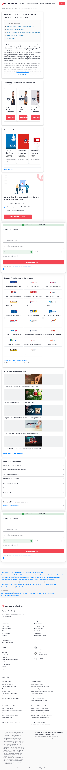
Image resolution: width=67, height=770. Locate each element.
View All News (8, 170)
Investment (5, 635)
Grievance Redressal (39, 626)
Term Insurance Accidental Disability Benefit (14, 584)
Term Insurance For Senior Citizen (28, 579)
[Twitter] (14, 611)
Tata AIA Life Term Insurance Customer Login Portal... (10, 152)
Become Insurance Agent (11, 505)
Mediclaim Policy (35, 689)
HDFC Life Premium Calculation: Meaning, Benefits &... (35, 152)
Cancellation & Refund (40, 635)
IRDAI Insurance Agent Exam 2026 (40, 717)
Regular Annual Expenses (15, 29)
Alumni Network (6, 664)
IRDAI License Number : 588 (44, 735)
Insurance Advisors (32, 3)
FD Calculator (7, 492)
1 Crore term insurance (34, 584)
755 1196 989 (8, 617)
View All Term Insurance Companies (15, 360)
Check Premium (11, 118)
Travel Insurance (6, 640)
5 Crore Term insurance (8, 587)
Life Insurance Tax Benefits (9, 720)
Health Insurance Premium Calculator (14, 469)
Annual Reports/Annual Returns (10, 659)
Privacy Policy (38, 623)
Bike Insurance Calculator (11, 479)
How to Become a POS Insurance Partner (41, 715)
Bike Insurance (5, 626)
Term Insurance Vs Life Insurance (11, 713)
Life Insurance (5, 631)
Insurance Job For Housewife (38, 720)
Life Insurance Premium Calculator (11, 722)
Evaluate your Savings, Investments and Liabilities (23, 32)
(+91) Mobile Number (16, 246)
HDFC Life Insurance (7, 593)
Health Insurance (6, 628)
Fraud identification (7, 655)
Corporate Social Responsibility (10, 669)
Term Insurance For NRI (53, 577)
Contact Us (5, 650)
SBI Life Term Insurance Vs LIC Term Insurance (19, 402)
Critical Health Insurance (37, 693)
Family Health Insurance (37, 698)
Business (4, 638)
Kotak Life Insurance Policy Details (22, 152)
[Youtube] (6, 611)
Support (47, 3)
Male (6, 229)
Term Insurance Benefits (22, 577)
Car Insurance (5, 623)
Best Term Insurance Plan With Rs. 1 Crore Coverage (21, 433)
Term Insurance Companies (56, 575)
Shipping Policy (38, 631)
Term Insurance (5, 572)
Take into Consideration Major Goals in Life (21, 26)
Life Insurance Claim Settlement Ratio (12, 710)
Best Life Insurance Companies (10, 715)
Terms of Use (37, 633)
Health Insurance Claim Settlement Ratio (42, 691)
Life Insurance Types (7, 708)
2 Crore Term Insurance (22, 109)
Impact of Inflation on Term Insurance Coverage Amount (23, 418)
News (53, 3)
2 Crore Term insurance (49, 584)
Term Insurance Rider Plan (46, 579)
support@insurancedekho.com (15, 615)
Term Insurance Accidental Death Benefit (32, 582)
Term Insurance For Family (38, 577)
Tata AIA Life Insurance (20, 593)
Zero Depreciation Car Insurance (10, 689)
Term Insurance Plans (18, 572)
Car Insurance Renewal (8, 684)
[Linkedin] (11, 611)
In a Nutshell (11, 38)
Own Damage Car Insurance (9, 693)
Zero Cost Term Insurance (23, 587)
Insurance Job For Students (38, 722)
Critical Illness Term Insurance (10, 582)
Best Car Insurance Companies (10, 698)
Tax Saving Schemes (7, 642)
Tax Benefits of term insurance (34, 572)
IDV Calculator (6, 691)
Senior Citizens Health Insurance (39, 700)
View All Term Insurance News (12, 453)
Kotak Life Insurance (49, 593)
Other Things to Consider (15, 35)
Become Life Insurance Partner (39, 713)
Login (62, 3)
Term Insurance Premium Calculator (36, 575)
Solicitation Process (7, 662)
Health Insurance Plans (37, 684)
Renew (42, 3)
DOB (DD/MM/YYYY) (10, 240)
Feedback (4, 652)
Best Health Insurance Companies (40, 686)
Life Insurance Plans (7, 717)
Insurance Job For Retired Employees (40, 724)
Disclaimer (4, 657)
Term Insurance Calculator (11, 488)
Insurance (21, 3)
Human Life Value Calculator (12, 465)
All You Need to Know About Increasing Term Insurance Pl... (23, 449)
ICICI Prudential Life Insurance (10, 595)
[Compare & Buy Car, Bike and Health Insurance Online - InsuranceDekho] (9, 4)
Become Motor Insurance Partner (39, 708)
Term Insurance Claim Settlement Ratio (12, 575)
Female (15, 229)
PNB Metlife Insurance (35, 593)
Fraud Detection (38, 628)
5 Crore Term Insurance (35, 109)
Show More (21, 74)
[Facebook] (3, 611)
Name (7, 234)
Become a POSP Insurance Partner (40, 706)
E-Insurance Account (40, 638)
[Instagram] (9, 611)
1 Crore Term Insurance (10, 109)
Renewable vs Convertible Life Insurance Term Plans (21, 387)
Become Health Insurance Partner (40, 710)
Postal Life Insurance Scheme (10, 706)
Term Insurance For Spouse (9, 579)
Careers (4, 666)
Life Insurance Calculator (11, 483)
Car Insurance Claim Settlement (10, 696)
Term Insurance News (7, 577)
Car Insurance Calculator (11, 474)
